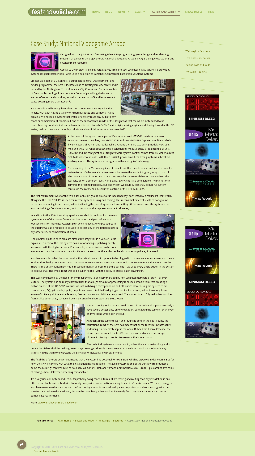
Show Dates (193, 11)
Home (96, 11)
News (122, 11)
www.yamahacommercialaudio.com (58, 402)
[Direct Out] (202, 182)
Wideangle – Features (197, 51)
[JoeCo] (202, 166)
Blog (108, 11)
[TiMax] (202, 198)
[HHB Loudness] (202, 134)
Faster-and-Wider (163, 11)
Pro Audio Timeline (196, 72)
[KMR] (202, 102)
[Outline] (202, 150)
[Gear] (144, 12)
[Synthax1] (202, 118)
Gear (138, 11)
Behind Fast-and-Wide (197, 65)
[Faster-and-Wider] (178, 12)
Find (211, 11)
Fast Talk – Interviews (197, 58)
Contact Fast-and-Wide (46, 451)
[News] (128, 12)
